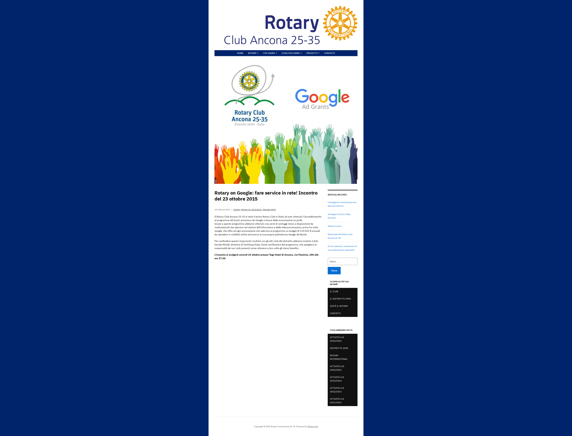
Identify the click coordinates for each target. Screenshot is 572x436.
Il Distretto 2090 (340, 298)
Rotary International (339, 357)
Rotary (252, 53)
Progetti (311, 53)
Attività (236, 209)
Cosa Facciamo (291, 53)
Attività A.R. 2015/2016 (251, 209)
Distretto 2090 (269, 209)
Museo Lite (313, 426)
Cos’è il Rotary (339, 306)
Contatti (329, 53)
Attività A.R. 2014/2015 (337, 368)
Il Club (334, 291)
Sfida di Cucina (334, 226)
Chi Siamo (269, 53)
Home (240, 53)
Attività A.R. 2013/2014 (337, 379)
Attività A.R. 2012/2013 (337, 390)
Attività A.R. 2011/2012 (337, 400)
